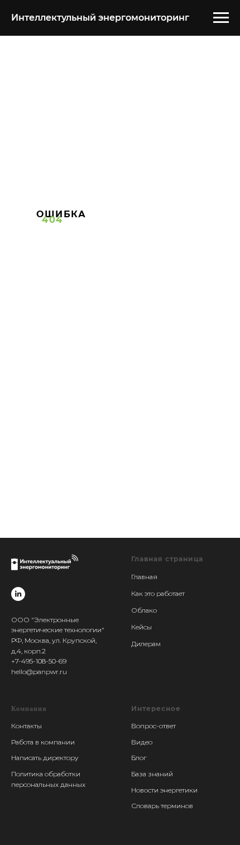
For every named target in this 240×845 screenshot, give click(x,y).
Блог (138, 757)
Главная (144, 576)
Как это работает (158, 593)
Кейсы (141, 627)
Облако (144, 610)
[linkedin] (18, 594)
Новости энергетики (164, 790)
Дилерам (146, 643)
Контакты (26, 726)
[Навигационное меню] (221, 17)
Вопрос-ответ (153, 726)
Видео (141, 742)
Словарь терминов (162, 805)
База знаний (152, 774)
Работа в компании (43, 742)
